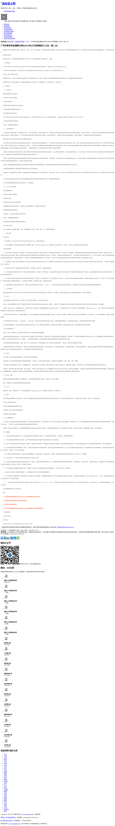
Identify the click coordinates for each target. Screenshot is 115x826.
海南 (5, 763)
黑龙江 (6, 781)
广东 (27, 41)
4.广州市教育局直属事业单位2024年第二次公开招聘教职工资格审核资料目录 (23, 508)
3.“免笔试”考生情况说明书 (10, 504)
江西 (5, 770)
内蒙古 (6, 790)
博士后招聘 (7, 28)
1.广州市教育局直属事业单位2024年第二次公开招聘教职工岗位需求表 (21, 496)
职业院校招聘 (8, 36)
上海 (5, 756)
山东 (5, 765)
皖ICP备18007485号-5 (7, 820)
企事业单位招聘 (8, 31)
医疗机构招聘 (8, 33)
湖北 (5, 777)
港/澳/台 (6, 809)
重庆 (5, 759)
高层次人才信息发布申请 (8, 817)
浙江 (5, 768)
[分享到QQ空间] (5, 538)
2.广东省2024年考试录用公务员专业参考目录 (15, 500)
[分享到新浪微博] (8, 538)
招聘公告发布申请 (9, 38)
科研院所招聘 (8, 29)
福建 (5, 772)
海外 (5, 811)
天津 (5, 758)
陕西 (5, 791)
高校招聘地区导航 (9, 11)
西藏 (5, 798)
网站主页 (6, 24)
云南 (5, 804)
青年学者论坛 (8, 35)
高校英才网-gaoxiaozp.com (65, 527)
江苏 (5, 767)
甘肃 (5, 793)
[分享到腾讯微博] (11, 538)
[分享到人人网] (14, 538)
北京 (5, 754)
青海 (5, 797)
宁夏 (5, 795)
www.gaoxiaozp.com (27, 814)
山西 (5, 788)
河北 (5, 786)
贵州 (5, 806)
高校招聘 (6, 26)
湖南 (5, 779)
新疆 (5, 800)
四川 (5, 802)
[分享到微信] (18, 538)
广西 (5, 807)
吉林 (5, 783)
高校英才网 (10, 41)
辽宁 (5, 784)
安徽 (5, 774)
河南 (5, 775)
